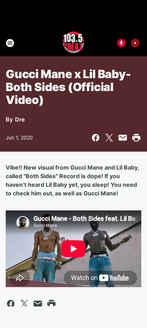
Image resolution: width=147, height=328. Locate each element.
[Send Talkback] (121, 43)
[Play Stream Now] (135, 43)
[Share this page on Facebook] (96, 138)
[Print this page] (136, 138)
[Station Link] (74, 43)
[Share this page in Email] (123, 138)
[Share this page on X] (109, 138)
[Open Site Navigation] (10, 43)
